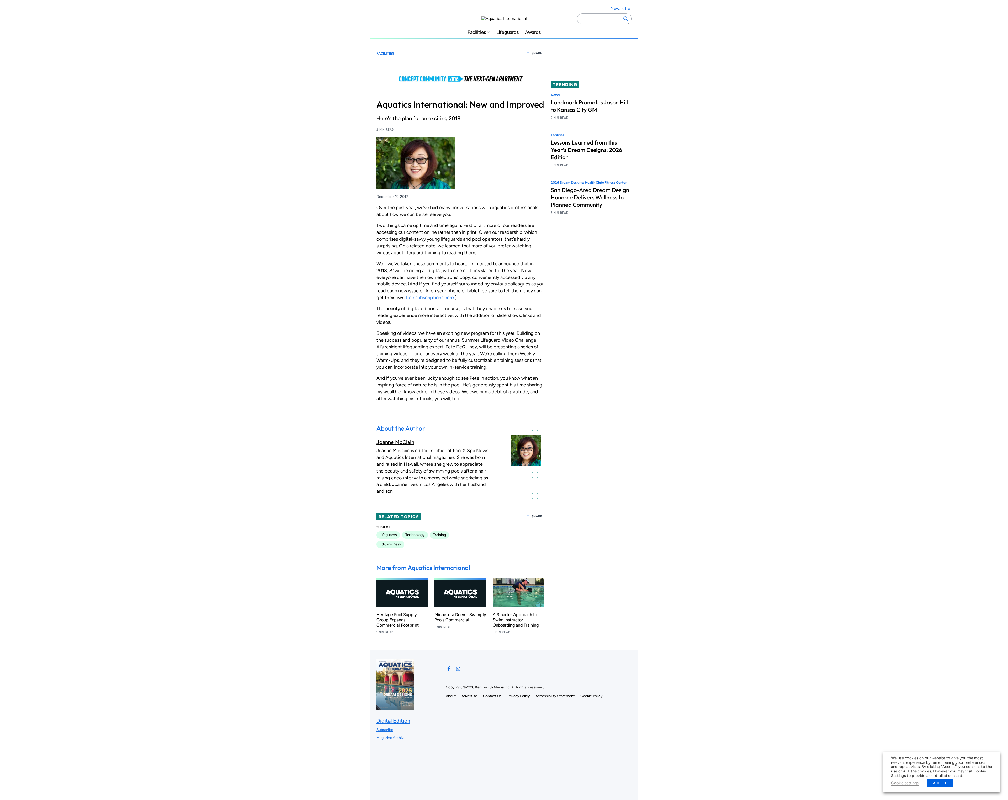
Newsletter (621, 8)
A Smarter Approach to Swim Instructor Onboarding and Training (516, 620)
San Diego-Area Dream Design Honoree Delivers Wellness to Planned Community (590, 198)
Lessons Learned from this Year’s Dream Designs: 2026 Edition (586, 150)
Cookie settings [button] (905, 783)
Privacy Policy (518, 696)
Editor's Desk (390, 544)
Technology (415, 535)
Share (537, 53)
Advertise (469, 696)
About (451, 696)
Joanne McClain (395, 442)
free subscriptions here (430, 297)
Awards (533, 32)
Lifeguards (507, 32)
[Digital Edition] (395, 707)
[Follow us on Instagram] (458, 669)
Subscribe (384, 730)
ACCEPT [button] (939, 783)
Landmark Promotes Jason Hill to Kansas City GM (589, 106)
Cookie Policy (591, 696)
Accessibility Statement (555, 696)
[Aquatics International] (504, 18)
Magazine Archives (391, 737)
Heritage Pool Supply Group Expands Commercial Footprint (397, 620)
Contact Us (492, 696)
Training (439, 535)
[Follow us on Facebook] (449, 669)
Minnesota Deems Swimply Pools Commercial (460, 617)
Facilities (477, 32)
